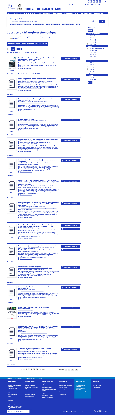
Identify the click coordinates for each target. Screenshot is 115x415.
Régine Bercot (21, 101)
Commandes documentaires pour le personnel (14, 390)
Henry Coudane (22, 60)
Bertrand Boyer (43, 249)
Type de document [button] (94, 33)
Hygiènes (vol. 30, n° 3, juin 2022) (29, 143)
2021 (91, 71)
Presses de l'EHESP (97, 385)
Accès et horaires (12, 383)
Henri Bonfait (29, 101)
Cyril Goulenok (31, 120)
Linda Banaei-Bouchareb (24, 142)
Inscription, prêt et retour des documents (14, 386)
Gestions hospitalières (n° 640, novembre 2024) (33, 103)
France (92, 52)
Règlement (10, 392)
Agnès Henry (21, 206)
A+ (107, 1)
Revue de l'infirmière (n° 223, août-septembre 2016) (34, 351)
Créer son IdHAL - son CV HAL (65, 385)
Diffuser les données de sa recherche (64, 392)
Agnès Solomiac (43, 142)
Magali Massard (31, 289)
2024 (91, 65)
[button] (88, 58)
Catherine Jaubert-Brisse (24, 310)
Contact (40, 378)
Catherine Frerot (40, 162)
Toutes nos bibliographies (47, 397)
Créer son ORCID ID (63, 387)
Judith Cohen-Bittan (32, 81)
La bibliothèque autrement (47, 395)
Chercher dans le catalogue (31, 383)
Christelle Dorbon (30, 162)
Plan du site (9, 378)
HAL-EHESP (95, 389)
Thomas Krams (41, 81)
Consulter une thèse (68, 24)
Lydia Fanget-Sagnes (23, 249)
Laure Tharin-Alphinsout (34, 268)
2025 (91, 62)
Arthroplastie (15, 38)
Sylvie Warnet (29, 349)
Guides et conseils (12, 402)
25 (66, 369)
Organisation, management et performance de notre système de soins (48, 384)
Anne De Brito (21, 162)
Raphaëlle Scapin (22, 289)
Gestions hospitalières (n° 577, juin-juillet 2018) (32, 269)
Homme (92, 54)
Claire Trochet (21, 349)
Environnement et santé (47, 387)
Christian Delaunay (38, 101)
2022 (91, 69)
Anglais (92, 79)
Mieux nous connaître (12, 394)
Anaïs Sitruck (34, 142)
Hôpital (92, 56)
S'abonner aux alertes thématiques (80, 386)
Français (92, 77)
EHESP (94, 383)
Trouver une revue (39, 24)
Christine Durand (38, 206)
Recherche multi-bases (30, 385)
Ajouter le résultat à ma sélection (13, 49)
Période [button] (90, 60)
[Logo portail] (15, 7)
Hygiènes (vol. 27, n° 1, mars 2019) (29, 251)
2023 (91, 67)
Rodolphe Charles (34, 249)
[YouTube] (97, 1)
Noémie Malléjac (22, 227)
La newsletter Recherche (81, 383)
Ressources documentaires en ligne (20, 24)
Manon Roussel (22, 81)
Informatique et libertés (30, 378)
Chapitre (92, 37)
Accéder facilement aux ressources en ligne (30, 390)
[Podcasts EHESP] (100, 1)
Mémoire (92, 40)
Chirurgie (41, 37)
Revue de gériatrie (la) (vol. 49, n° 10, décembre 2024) (34, 82)
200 (77, 369)
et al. (45, 101)
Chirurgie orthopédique (52, 37)
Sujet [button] (90, 46)
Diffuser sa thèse (62, 383)
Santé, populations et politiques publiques (49, 390)
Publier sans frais (62, 394)
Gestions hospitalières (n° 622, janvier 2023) (32, 122)
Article (91, 35)
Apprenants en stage (12, 388)
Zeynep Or (30, 227)
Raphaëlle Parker (40, 120)
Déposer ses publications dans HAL (65, 390)
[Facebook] (94, 1)
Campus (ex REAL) (96, 387)
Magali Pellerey (22, 331)
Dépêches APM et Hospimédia (82, 391)
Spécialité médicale (32, 37)
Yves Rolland (49, 81)
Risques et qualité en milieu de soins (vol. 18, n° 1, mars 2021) (36, 187)
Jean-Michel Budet (23, 268)
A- (104, 1)
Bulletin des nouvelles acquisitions (80, 389)
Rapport (92, 44)
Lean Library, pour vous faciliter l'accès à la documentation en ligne (15, 407)
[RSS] (89, 1)
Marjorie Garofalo (22, 120)
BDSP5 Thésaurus (11, 37)
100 (73, 369)
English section (45, 393)
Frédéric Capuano (44, 185)
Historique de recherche (76, 4)
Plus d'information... (26, 68)
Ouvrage (92, 42)
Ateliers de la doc (11, 404)
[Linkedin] (91, 1)
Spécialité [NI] (21, 37)
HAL (78, 24)
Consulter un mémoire (53, 24)
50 (69, 369)
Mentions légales (18, 378)
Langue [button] (90, 75)
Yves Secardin (44, 268)
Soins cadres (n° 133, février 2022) (29, 164)
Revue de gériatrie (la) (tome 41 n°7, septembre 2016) (34, 333)
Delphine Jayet (29, 206)
